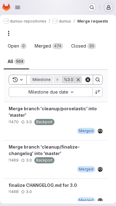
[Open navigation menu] (18, 7)
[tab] (17, 46)
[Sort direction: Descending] (98, 92)
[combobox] (50, 92)
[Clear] (88, 79)
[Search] (98, 80)
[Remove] (78, 79)
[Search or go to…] (92, 7)
